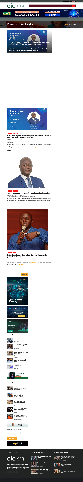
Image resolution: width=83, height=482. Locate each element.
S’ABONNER (9, 1)
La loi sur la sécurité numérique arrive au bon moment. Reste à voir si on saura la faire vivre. (20, 346)
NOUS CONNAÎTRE (19, 1)
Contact (70, 19)
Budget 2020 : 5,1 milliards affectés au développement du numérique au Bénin (20, 416)
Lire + (8, 150)
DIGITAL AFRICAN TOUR (36, 1)
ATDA (48, 1)
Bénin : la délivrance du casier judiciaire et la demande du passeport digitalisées (20, 402)
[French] (75, 1)
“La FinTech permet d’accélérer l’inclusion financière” (29, 193)
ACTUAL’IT (13, 19)
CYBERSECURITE (26, 19)
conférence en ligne (23, 260)
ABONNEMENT (64, 19)
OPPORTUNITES (25, 1)
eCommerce (13, 196)
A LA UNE (10, 133)
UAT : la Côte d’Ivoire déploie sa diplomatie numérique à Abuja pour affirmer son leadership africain (20, 359)
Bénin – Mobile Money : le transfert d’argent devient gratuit (49, 5)
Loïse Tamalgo (10, 142)
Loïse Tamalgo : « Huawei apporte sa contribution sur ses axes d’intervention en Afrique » (29, 137)
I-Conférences (33, 262)
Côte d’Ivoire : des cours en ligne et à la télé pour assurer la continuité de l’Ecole (20, 388)
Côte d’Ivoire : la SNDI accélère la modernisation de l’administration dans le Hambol (21, 352)
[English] (73, 1)
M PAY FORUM (30, 1)
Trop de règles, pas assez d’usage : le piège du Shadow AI (20, 366)
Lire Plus (35, 147)
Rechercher (24, 274)
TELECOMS (15, 133)
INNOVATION (19, 19)
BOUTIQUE (58, 19)
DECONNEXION (13, 1)
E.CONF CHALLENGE (44, 1)
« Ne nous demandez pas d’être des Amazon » (20, 339)
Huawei (20, 196)
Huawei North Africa (25, 196)
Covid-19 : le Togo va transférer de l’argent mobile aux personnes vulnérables (20, 395)
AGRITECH (32, 19)
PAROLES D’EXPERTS (45, 19)
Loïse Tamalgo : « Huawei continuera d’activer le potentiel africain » (27, 256)
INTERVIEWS (38, 19)
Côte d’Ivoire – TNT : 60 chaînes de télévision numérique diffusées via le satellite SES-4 (20, 409)
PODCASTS (53, 19)
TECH (14, 252)
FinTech (16, 196)
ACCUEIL (8, 19)
